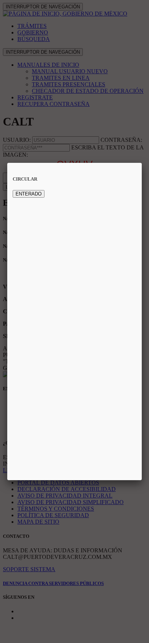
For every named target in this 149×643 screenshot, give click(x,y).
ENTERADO (29, 194)
